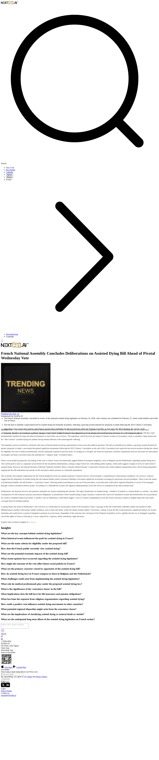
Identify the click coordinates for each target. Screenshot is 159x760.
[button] (82, 336)
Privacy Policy (41, 677)
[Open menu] (2, 341)
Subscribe (5, 679)
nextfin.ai (32, 522)
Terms (29, 677)
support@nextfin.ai (8, 695)
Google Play (21, 667)
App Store (8, 667)
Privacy (4, 691)
